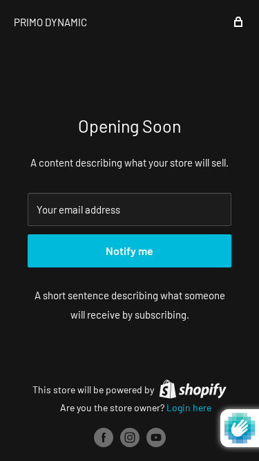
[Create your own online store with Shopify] (193, 389)
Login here (188, 407)
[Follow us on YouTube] (156, 437)
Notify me (129, 250)
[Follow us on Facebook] (103, 437)
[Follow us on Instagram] (130, 437)
